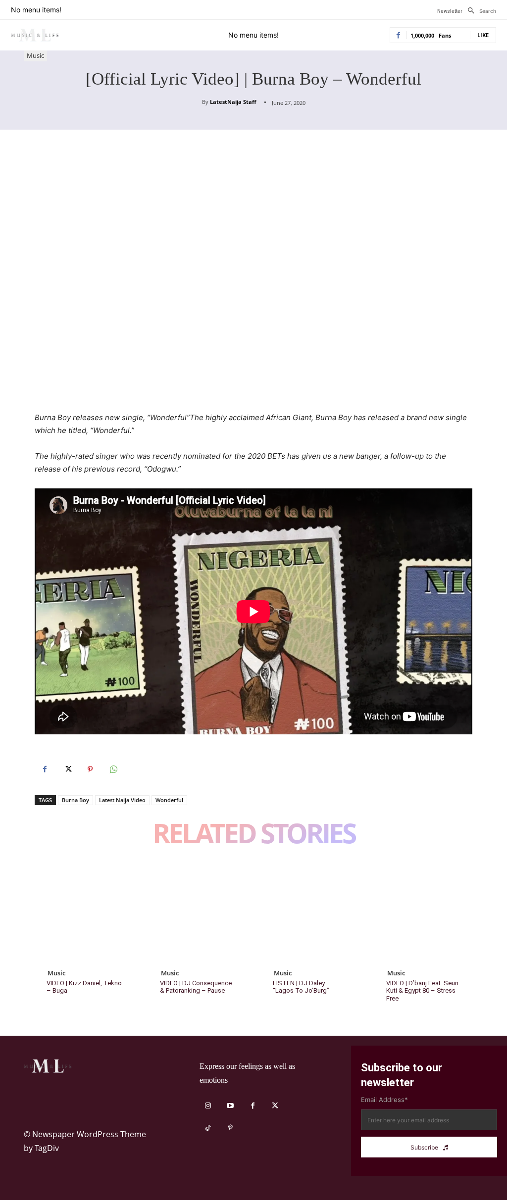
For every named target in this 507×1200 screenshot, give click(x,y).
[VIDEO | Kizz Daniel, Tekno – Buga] (84, 913)
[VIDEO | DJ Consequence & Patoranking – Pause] (197, 913)
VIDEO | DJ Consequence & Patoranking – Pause (196, 987)
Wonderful (169, 800)
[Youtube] (230, 1105)
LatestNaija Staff (233, 101)
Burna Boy (75, 800)
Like (483, 35)
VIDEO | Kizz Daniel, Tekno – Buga (84, 987)
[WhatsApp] (113, 769)
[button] (479, 10)
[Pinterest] (90, 769)
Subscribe (424, 1147)
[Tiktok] (208, 1128)
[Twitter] (67, 769)
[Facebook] (44, 769)
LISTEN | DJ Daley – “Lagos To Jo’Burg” (302, 987)
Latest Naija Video (122, 800)
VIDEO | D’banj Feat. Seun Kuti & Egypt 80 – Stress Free (422, 990)
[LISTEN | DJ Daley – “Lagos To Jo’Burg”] (310, 913)
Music (35, 55)
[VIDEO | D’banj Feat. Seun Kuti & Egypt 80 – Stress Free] (423, 913)
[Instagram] (208, 1105)
